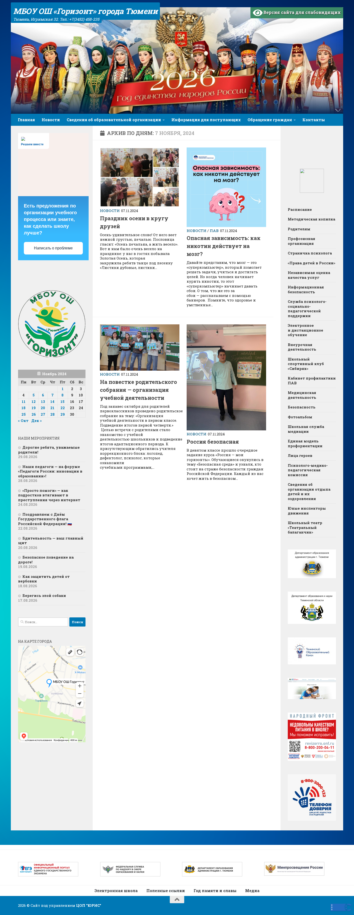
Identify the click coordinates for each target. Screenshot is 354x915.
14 (52, 401)
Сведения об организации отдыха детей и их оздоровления (309, 491)
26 (34, 414)
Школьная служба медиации (306, 429)
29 (62, 414)
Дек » (36, 420)
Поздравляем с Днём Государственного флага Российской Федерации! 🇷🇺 (45, 519)
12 (34, 401)
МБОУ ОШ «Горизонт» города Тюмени (85, 11)
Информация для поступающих (206, 119)
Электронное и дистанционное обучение (305, 330)
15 (62, 401)
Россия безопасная (213, 441)
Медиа (252, 890)
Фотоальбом (300, 416)
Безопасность (301, 407)
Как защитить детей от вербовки (44, 579)
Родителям (299, 229)
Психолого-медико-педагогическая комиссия (308, 470)
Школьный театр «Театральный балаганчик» (305, 527)
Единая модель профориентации (305, 443)
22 (62, 407)
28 (52, 414)
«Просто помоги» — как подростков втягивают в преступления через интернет (49, 495)
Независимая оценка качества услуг (309, 275)
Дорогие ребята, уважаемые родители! (49, 449)
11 (24, 401)
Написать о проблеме (53, 248)
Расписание (300, 209)
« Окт (23, 420)
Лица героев (300, 455)
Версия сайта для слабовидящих (301, 12)
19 (34, 407)
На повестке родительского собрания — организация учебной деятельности (138, 389)
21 (52, 407)
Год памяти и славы (215, 890)
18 (23, 407)
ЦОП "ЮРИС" (88, 905)
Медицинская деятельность (302, 395)
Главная (26, 119)
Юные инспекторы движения (307, 510)
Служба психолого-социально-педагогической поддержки (307, 308)
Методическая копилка (311, 219)
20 (43, 407)
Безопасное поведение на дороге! (46, 559)
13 (43, 401)
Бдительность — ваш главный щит (50, 540)
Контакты (313, 119)
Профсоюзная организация (301, 241)
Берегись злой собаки (44, 595)
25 (23, 414)
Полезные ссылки (165, 890)
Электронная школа (116, 890)
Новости (51, 119)
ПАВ (214, 230)
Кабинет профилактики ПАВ (312, 380)
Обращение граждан (270, 119)
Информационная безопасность (306, 289)
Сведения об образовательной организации (114, 119)
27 (43, 414)
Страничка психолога (310, 253)
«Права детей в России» (311, 262)
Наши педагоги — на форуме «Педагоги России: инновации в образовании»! (50, 471)
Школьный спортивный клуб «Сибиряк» (306, 364)
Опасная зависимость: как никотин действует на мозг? (224, 245)
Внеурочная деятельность (302, 347)
